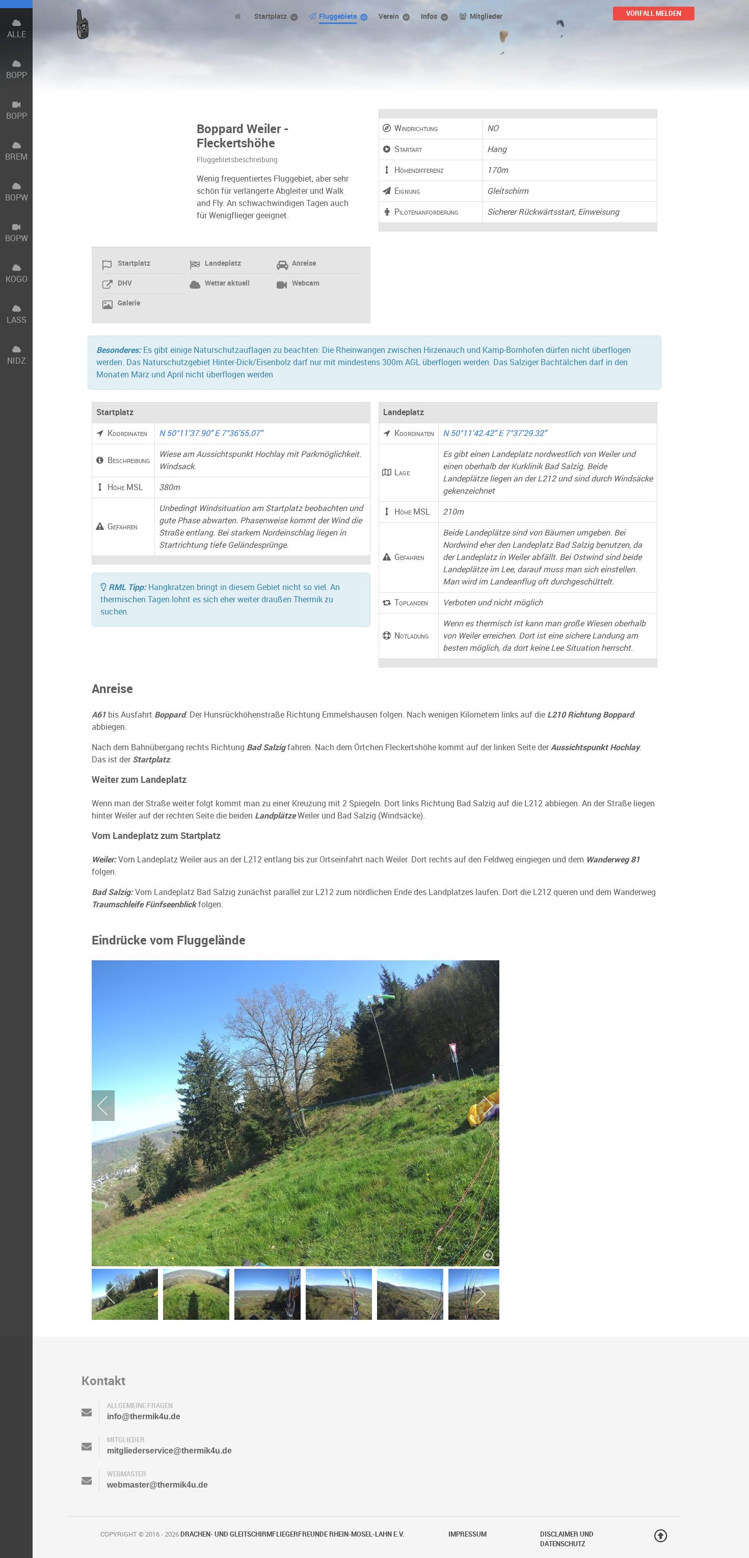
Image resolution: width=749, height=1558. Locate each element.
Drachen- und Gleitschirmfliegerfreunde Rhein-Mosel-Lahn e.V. (292, 1534)
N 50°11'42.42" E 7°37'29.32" (494, 433)
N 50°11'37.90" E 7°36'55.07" (210, 433)
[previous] (109, 1106)
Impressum (467, 1534)
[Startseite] (239, 16)
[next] (481, 1106)
